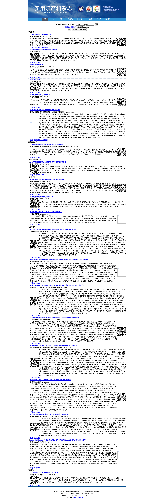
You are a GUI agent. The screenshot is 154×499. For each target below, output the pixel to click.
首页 (45, 19)
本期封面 (74, 27)
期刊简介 (53, 19)
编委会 (61, 19)
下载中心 (79, 19)
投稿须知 (70, 19)
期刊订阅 (89, 19)
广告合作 (98, 19)
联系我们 (108, 19)
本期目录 (67, 27)
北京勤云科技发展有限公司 (80, 498)
